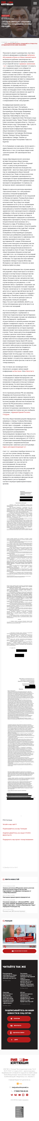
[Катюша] (7, 3)
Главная (4, 42)
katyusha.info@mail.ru (20, 1087)
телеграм (17, 1018)
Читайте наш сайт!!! (10, 824)
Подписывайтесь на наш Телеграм (15, 829)
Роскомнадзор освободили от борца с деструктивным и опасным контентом (10, 976)
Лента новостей (12, 879)
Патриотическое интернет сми (19, 1065)
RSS (20, 1084)
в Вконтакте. (29, 371)
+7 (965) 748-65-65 (21, 1091)
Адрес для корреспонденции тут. (14, 447)
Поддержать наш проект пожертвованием (18, 839)
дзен (16, 1039)
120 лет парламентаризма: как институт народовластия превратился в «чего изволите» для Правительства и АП (27, 997)
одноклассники (18, 1032)
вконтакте (17, 1025)
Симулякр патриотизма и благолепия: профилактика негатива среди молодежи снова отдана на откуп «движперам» (8, 998)
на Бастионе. (17, 371)
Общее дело (5, 15)
